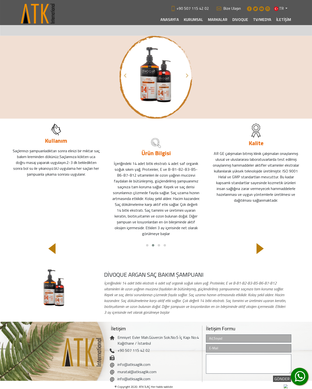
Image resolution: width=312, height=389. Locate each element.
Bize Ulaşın (232, 8)
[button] (124, 75)
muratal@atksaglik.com (136, 372)
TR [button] (281, 7)
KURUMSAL (193, 19)
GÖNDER (282, 379)
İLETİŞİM (283, 19)
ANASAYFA (169, 19)
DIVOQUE (240, 19)
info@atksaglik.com (133, 364)
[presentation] (52, 248)
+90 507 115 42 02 (192, 8)
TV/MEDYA (262, 19)
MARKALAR (217, 19)
